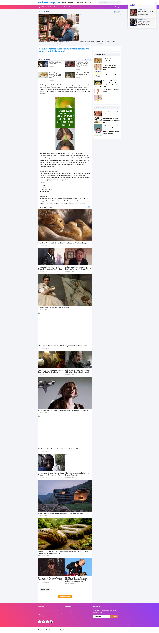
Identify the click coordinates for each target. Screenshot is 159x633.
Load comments (65, 596)
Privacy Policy (70, 614)
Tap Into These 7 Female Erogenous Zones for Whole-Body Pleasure (110, 98)
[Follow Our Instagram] (47, 621)
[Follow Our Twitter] (43, 621)
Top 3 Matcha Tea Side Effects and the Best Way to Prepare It (58, 7)
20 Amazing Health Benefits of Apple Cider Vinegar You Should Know (111, 120)
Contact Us (70, 610)
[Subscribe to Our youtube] (51, 621)
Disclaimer (69, 612)
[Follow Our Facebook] (39, 621)
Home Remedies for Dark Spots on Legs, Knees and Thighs (109, 67)
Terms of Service (71, 616)
